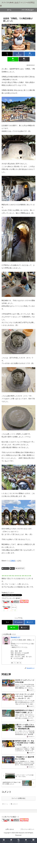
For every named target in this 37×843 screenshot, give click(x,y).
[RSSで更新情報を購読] (20, 662)
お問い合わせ (10, 829)
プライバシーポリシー (27, 829)
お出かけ (6, 568)
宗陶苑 (12, 561)
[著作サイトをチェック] (12, 662)
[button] (24, 59)
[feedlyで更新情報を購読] (17, 662)
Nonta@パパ (15, 637)
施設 (13, 568)
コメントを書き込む (18, 798)
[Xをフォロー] (15, 662)
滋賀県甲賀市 (20, 568)
